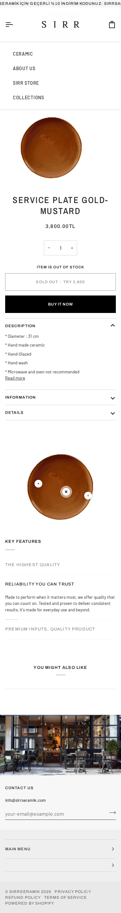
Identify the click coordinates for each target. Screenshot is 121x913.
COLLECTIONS (28, 97)
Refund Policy (23, 897)
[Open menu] (15, 24)
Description (20, 326)
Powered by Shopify (29, 903)
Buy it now (60, 304)
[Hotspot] (38, 484)
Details (14, 412)
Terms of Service (65, 897)
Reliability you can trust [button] (39, 584)
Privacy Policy (73, 891)
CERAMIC (23, 54)
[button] (60, 865)
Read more (15, 378)
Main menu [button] (18, 849)
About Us (24, 68)
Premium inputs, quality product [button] (50, 629)
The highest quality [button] (32, 565)
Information (20, 397)
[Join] (110, 813)
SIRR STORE (26, 83)
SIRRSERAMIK (24, 891)
